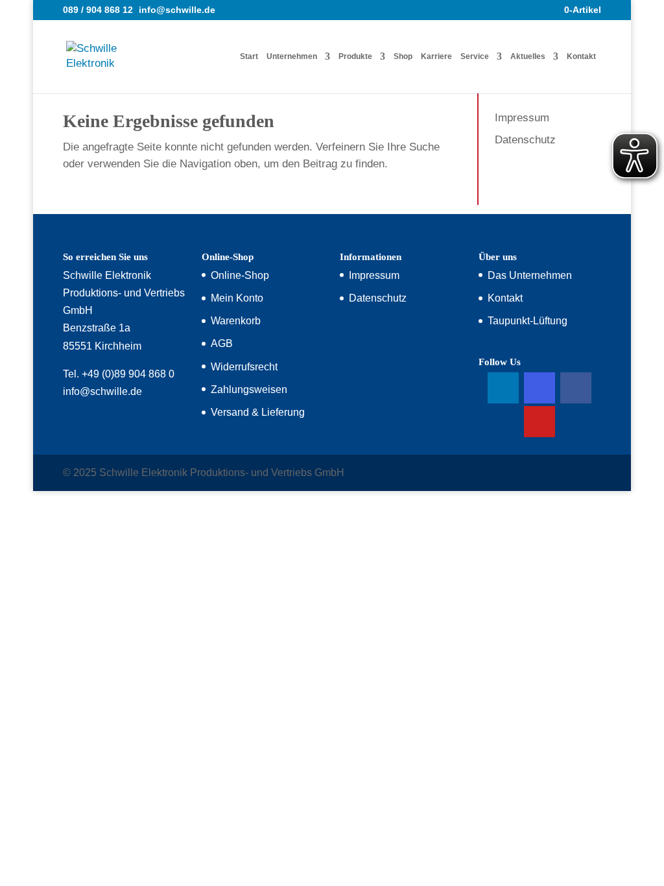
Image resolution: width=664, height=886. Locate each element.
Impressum (522, 118)
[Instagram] (539, 387)
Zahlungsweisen (249, 389)
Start (249, 56)
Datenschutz (525, 140)
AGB (222, 343)
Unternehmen (292, 56)
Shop (403, 56)
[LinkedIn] (503, 387)
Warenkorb (236, 320)
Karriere (436, 56)
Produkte (355, 56)
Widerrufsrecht (244, 366)
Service (474, 56)
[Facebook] (575, 387)
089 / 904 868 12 (98, 10)
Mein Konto (237, 298)
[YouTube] (539, 421)
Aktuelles (527, 56)
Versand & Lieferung (258, 412)
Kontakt (581, 56)
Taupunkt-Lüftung (527, 320)
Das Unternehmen (530, 275)
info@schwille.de (102, 391)
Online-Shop (240, 275)
